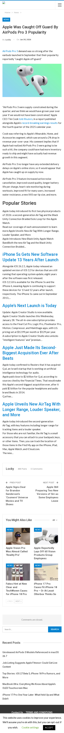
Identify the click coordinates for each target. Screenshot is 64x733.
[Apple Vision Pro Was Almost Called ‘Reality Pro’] (18, 536)
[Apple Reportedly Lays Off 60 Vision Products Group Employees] (46, 536)
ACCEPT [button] (49, 727)
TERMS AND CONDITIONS (39, 712)
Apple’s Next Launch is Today (29, 305)
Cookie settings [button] (30, 727)
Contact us (17, 712)
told (25, 118)
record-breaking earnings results (40, 122)
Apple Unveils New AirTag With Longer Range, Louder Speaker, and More (31, 409)
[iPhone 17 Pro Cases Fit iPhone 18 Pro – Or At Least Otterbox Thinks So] (46, 572)
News (6, 19)
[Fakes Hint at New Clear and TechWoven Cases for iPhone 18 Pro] (18, 572)
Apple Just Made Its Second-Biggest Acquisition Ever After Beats (30, 353)
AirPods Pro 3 (10, 51)
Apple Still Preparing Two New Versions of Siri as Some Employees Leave (46, 494)
